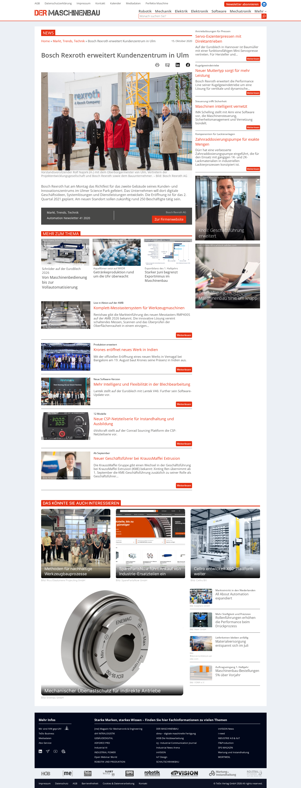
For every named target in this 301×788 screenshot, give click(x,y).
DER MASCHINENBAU (167, 728)
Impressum (45, 783)
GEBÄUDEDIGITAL (103, 738)
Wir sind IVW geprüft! (50, 728)
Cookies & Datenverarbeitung (118, 783)
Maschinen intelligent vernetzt (221, 106)
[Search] (263, 16)
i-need (221, 733)
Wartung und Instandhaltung (233, 752)
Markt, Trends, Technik (69, 41)
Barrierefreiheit (90, 783)
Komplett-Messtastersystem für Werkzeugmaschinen (139, 307)
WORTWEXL (224, 757)
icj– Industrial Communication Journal (176, 742)
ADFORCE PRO (102, 742)
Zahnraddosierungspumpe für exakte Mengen (227, 142)
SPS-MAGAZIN (225, 747)
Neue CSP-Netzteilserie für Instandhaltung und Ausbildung (134, 421)
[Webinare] (63, 752)
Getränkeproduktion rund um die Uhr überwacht (113, 274)
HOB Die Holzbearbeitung (170, 738)
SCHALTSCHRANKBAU (167, 761)
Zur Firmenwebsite (169, 219)
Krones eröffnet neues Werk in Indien (126, 349)
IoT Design (161, 757)
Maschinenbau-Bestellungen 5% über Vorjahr (237, 673)
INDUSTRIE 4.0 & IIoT (229, 738)
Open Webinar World (105, 757)
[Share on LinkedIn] (178, 65)
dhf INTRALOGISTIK (104, 733)
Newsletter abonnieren (242, 4)
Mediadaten (45, 738)
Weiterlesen (184, 335)
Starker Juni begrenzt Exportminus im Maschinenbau (161, 276)
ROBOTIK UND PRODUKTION (109, 761)
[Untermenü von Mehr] (266, 11)
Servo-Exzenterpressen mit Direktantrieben (218, 39)
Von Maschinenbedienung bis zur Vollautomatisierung (64, 282)
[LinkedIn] (40, 752)
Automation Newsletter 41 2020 (68, 218)
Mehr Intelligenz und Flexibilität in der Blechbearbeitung (142, 384)
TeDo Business (46, 733)
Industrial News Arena (168, 747)
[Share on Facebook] (188, 65)
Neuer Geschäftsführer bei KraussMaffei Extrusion (137, 458)
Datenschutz (61, 783)
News (48, 33)
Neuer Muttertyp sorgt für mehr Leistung (222, 73)
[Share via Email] (167, 65)
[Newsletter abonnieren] (48, 752)
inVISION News (226, 728)
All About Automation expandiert (232, 596)
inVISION (161, 752)
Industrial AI (100, 747)
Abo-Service (45, 742)
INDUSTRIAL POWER (105, 752)
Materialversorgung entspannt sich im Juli (231, 643)
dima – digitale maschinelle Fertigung (176, 733)
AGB (75, 783)
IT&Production (226, 742)
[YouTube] (55, 752)
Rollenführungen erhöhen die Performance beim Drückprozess (235, 622)
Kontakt (143, 783)
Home (45, 41)
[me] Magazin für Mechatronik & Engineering (118, 728)
